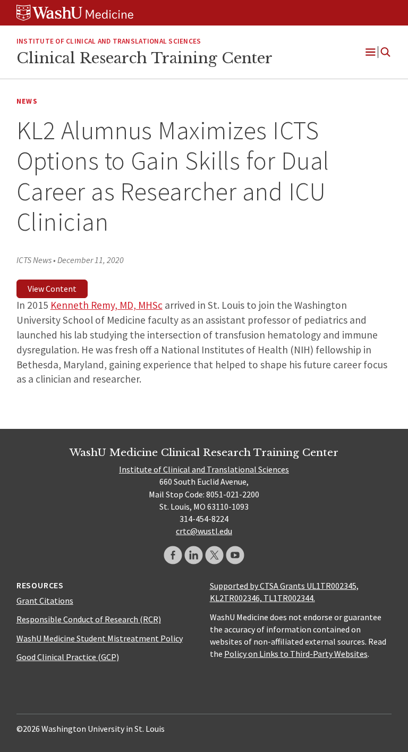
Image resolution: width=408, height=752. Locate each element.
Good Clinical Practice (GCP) (67, 657)
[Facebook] (173, 555)
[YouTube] (235, 555)
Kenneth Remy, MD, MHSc (106, 305)
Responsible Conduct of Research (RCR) (88, 619)
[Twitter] (214, 555)
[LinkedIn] (193, 555)
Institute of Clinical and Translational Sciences (108, 41)
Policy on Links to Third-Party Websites (296, 653)
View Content (52, 288)
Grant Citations (44, 600)
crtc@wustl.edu (204, 531)
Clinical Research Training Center (144, 58)
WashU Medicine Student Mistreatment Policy (99, 638)
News (27, 101)
